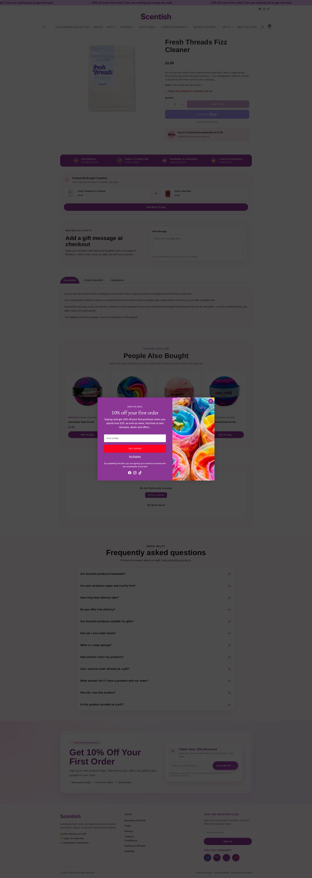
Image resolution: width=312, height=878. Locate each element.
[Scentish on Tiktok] (140, 473)
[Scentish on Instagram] (135, 473)
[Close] (210, 401)
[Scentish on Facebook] (130, 473)
